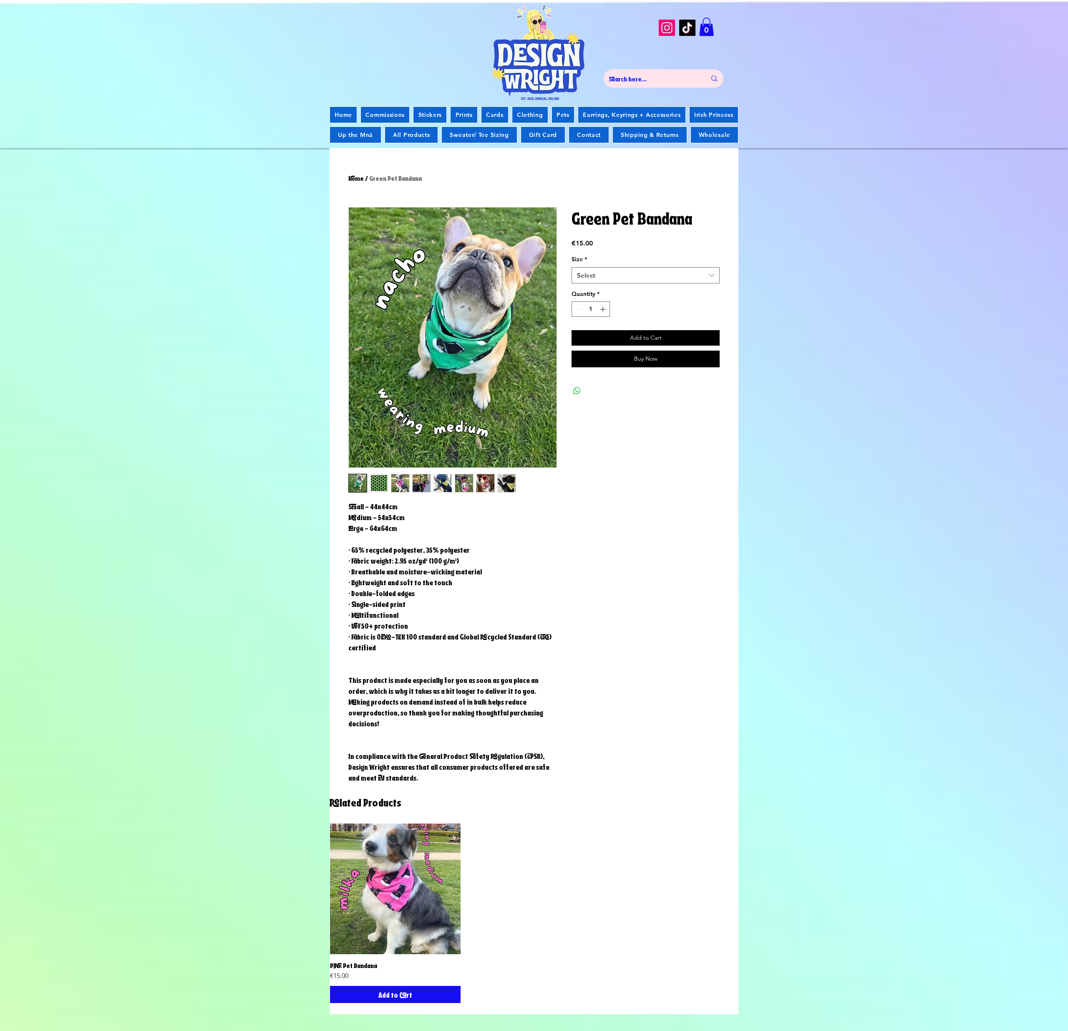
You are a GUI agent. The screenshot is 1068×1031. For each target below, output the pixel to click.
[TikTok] (687, 28)
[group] (534, 913)
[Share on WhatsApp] (577, 391)
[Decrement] (578, 309)
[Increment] (603, 309)
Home (356, 177)
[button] (706, 27)
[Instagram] (667, 28)
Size (579, 259)
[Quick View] (395, 889)
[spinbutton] (590, 309)
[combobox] (646, 275)
